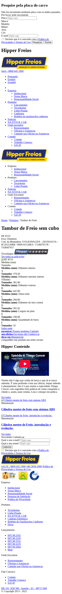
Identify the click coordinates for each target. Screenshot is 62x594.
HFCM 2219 (14, 544)
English (11, 79)
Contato (12, 136)
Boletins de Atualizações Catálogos (25, 521)
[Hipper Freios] (24, 68)
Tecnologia (19, 183)
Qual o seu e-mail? (10, 440)
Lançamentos (20, 105)
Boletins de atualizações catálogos (31, 116)
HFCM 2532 (14, 541)
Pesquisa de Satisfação (19, 496)
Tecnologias (20, 107)
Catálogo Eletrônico (18, 518)
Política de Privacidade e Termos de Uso (25, 452)
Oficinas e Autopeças (24, 130)
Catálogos (19, 113)
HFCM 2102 (14, 535)
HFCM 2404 (14, 546)
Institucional (20, 93)
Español (12, 82)
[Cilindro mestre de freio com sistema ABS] (23, 400)
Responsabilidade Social (26, 99)
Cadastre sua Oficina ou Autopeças (31, 133)
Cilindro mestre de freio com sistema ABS (28, 409)
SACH (17, 145)
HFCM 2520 (14, 538)
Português (13, 76)
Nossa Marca (20, 96)
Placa (4, 18)
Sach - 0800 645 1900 (12, 71)
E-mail (4, 35)
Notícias (12, 119)
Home (4, 220)
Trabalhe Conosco (23, 142)
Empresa (12, 90)
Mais (10, 549)
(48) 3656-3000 (34, 466)
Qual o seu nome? (10, 443)
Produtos (12, 102)
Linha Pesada (21, 110)
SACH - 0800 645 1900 (13, 466)
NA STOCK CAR (17, 122)
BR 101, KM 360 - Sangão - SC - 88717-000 (24, 588)
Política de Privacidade (19, 499)
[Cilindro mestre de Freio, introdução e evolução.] (26, 415)
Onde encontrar (15, 125)
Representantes (21, 128)
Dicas (10, 524)
